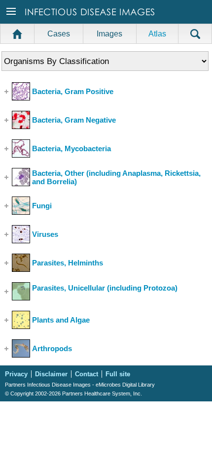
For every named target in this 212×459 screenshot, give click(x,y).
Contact (86, 374)
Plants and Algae (61, 320)
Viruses (45, 234)
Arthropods (52, 348)
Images (109, 34)
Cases (58, 34)
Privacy (16, 374)
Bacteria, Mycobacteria (71, 148)
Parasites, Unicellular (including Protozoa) (104, 288)
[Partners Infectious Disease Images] (91, 20)
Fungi (42, 205)
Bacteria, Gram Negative (74, 120)
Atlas (157, 34)
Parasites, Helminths (67, 263)
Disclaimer (51, 374)
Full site (118, 374)
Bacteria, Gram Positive (72, 91)
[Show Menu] (12, 20)
